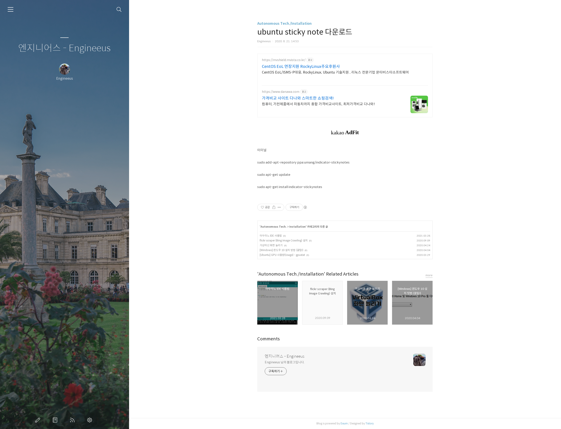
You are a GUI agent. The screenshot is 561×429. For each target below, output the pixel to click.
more (429, 275)
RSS (73, 420)
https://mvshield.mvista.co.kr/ (283, 60)
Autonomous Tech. (274, 226)
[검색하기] (119, 9)
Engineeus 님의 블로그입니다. (284, 362)
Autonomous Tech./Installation (284, 23)
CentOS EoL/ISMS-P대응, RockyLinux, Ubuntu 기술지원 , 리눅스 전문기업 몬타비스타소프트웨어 (335, 72)
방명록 (56, 420)
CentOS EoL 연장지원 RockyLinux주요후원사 (301, 66)
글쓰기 (38, 420)
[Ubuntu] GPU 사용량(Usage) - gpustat (282, 255)
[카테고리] (10, 9)
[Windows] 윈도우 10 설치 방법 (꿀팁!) (281, 250)
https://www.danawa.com (280, 92)
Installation (297, 226)
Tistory (370, 423)
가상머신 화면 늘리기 (271, 245)
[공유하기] (274, 207)
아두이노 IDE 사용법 (271, 235)
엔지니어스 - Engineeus (64, 48)
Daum (344, 423)
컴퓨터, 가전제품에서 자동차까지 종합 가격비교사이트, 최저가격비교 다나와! (318, 104)
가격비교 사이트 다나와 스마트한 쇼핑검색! (298, 98)
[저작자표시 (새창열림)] (305, 207)
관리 (90, 420)
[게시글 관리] (279, 207)
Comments (268, 339)
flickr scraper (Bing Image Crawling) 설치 (284, 240)
